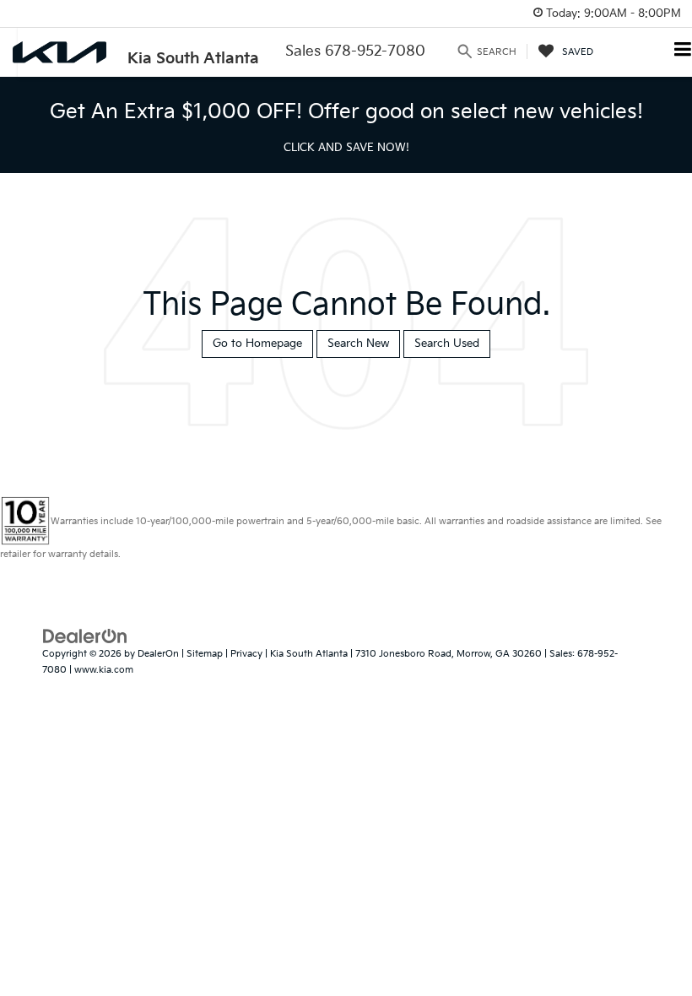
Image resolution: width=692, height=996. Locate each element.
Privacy (246, 653)
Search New (358, 343)
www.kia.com (103, 669)
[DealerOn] (85, 636)
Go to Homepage (257, 343)
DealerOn (158, 653)
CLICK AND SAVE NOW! (346, 147)
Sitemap (205, 653)
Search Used (446, 343)
